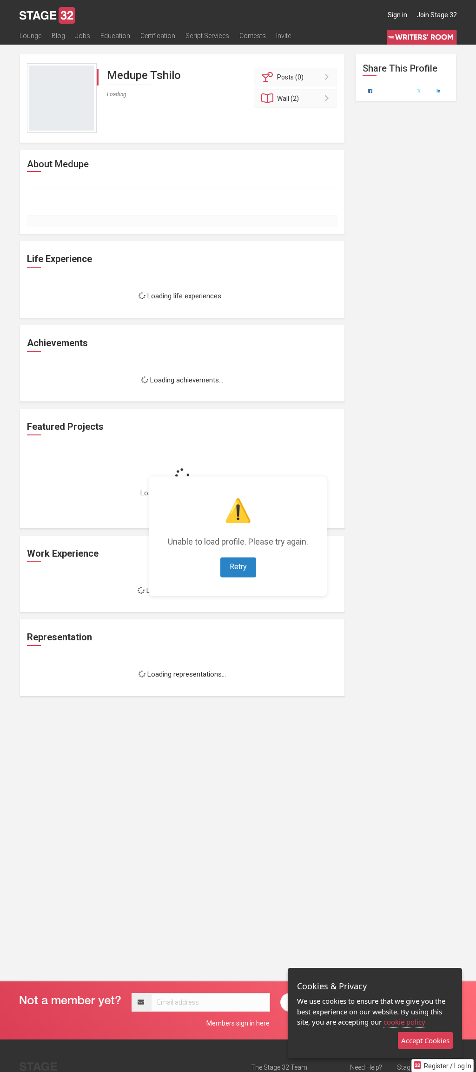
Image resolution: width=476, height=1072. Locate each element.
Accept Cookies (425, 1040)
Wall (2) (288, 98)
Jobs (82, 35)
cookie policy (404, 1021)
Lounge (30, 35)
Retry (238, 566)
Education (115, 35)
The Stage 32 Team (279, 1067)
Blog (58, 35)
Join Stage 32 (436, 15)
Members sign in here (238, 1023)
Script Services (207, 35)
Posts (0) (290, 77)
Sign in (397, 15)
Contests (252, 35)
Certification (157, 35)
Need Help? (366, 1067)
